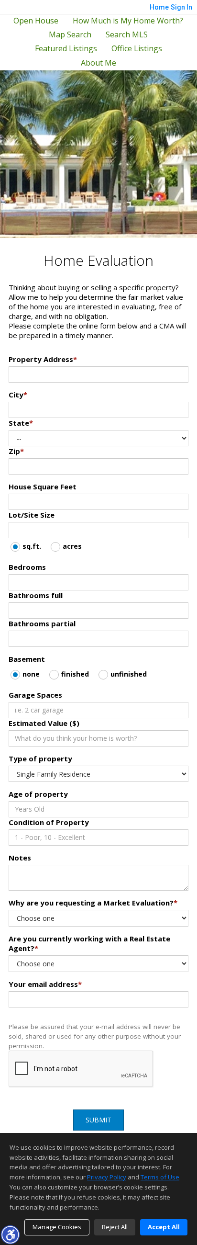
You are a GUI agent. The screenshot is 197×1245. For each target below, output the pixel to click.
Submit (98, 1119)
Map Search (70, 34)
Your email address (45, 984)
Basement (27, 659)
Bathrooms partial (42, 623)
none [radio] (31, 674)
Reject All (115, 1226)
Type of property (40, 758)
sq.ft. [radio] (31, 546)
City (18, 394)
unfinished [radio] (128, 674)
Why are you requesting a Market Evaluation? (93, 902)
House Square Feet (43, 486)
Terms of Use (160, 1177)
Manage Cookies (57, 1226)
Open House (35, 20)
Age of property (38, 794)
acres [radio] (72, 546)
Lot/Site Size (32, 515)
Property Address (43, 359)
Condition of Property (49, 822)
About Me (98, 63)
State (21, 423)
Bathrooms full (36, 595)
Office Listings (136, 48)
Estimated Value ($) (44, 723)
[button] (10, 1234)
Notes (20, 857)
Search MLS (127, 34)
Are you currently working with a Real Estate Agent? (89, 943)
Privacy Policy (106, 1177)
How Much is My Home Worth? (128, 20)
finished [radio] (75, 674)
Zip (16, 451)
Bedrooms (27, 567)
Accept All (164, 1226)
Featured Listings (66, 48)
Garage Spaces (35, 695)
